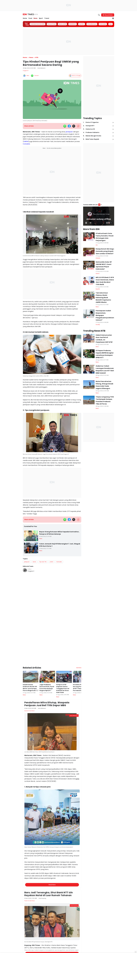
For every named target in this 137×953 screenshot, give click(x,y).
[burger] (113, 18)
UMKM (25, 141)
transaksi (26, 144)
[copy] (78, 126)
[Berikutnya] (82, 664)
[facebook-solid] (69, 126)
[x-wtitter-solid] (73, 126)
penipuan (69, 132)
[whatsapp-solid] (64, 126)
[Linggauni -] (25, 570)
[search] (99, 15)
